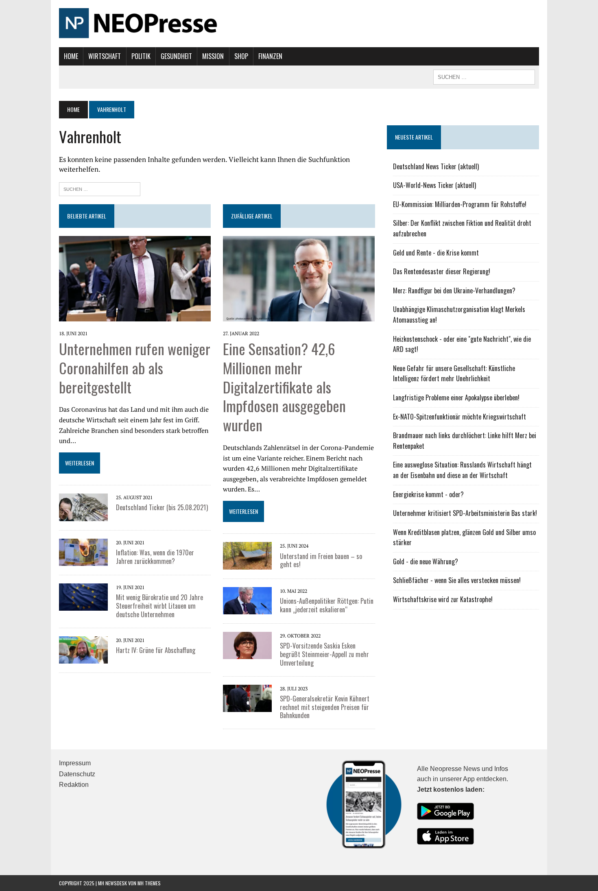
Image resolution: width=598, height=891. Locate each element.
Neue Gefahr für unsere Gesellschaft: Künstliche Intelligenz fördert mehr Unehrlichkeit (454, 373)
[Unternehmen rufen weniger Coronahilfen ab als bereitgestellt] (135, 277)
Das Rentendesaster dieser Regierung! (441, 271)
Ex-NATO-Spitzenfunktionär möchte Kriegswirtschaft (459, 416)
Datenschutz (77, 774)
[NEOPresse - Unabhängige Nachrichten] (299, 23)
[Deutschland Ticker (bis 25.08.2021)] (83, 506)
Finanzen (270, 56)
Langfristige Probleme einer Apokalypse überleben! (456, 397)
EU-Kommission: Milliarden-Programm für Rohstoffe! (459, 204)
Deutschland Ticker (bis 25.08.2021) (162, 507)
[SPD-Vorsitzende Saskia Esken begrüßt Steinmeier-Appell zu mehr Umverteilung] (247, 644)
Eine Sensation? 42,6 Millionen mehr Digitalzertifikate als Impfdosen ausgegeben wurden (284, 386)
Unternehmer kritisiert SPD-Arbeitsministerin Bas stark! (465, 513)
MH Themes (149, 883)
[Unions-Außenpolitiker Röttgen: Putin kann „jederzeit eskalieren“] (247, 599)
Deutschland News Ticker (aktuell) (436, 166)
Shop (241, 56)
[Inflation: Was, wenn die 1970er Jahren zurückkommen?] (83, 551)
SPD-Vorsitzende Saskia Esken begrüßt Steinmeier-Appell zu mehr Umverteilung (324, 654)
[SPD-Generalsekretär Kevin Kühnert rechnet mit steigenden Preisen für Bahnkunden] (247, 697)
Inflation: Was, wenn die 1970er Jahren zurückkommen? (155, 557)
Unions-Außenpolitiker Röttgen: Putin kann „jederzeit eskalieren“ (326, 605)
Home (71, 56)
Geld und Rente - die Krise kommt (436, 253)
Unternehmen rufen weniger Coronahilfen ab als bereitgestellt (134, 367)
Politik (141, 56)
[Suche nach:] (99, 188)
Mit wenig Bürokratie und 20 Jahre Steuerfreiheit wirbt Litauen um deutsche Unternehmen (159, 605)
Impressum (75, 763)
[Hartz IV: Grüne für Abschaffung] (83, 648)
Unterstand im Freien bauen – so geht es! (321, 560)
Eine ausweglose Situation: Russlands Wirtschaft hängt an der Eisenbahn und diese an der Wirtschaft (462, 470)
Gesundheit (176, 56)
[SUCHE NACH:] (484, 76)
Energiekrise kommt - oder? (428, 494)
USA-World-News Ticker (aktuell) (434, 185)
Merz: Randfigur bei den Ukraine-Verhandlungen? (454, 290)
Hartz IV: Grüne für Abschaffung (155, 650)
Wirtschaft (104, 56)
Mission (213, 56)
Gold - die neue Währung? (425, 561)
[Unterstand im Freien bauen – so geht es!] (247, 554)
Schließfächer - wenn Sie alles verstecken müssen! (457, 580)
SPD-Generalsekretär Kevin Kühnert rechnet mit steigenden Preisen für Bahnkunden (324, 707)
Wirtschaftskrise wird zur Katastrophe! (443, 599)
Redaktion (74, 784)
